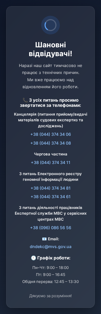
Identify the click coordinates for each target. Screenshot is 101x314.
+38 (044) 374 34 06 (50, 134)
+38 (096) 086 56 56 (50, 227)
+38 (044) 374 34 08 (50, 143)
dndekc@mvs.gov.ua (50, 246)
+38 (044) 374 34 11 (50, 162)
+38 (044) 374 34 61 (51, 196)
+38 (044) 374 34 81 (51, 188)
